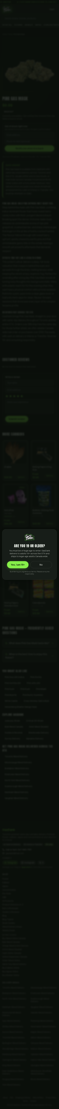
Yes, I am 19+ (18, 564)
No (41, 564)
